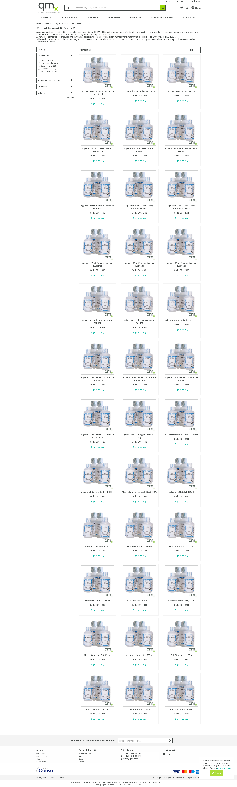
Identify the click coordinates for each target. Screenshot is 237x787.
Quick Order (178, 1)
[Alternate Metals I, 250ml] (97, 527)
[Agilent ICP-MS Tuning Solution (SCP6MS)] (139, 243)
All (68, 8)
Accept (218, 773)
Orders (39, 759)
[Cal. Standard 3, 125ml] (139, 690)
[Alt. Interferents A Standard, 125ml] (181, 415)
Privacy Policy (41, 778)
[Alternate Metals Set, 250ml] (97, 636)
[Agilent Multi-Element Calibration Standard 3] (181, 358)
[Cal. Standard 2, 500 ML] (97, 690)
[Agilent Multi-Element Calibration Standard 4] (97, 415)
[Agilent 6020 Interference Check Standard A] (97, 129)
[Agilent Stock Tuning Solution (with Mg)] (139, 415)
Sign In (167, 1)
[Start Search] (163, 8)
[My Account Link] (187, 7)
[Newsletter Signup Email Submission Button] (170, 740)
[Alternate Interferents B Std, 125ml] (97, 472)
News (198, 1)
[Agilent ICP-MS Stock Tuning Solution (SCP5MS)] (139, 186)
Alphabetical (85, 50)
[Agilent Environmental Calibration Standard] (181, 129)
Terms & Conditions (57, 778)
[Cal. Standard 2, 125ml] (181, 636)
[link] (164, 754)
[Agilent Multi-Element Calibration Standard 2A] (139, 358)
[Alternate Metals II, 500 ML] (139, 581)
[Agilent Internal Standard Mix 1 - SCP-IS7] (97, 301)
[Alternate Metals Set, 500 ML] (139, 636)
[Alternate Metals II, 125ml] (181, 527)
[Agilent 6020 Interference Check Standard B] (139, 129)
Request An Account (86, 754)
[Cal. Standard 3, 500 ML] (181, 690)
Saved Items (41, 762)
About (81, 756)
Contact (190, 1)
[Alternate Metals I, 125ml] (181, 472)
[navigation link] (182, 7)
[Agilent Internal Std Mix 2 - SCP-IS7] (181, 301)
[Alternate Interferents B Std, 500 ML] (139, 472)
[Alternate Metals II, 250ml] (97, 581)
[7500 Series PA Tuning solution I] (139, 72)
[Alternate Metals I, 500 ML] (139, 527)
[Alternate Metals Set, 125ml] (181, 581)
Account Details (42, 756)
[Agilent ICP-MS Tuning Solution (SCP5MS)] (97, 243)
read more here (224, 768)
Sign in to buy (97, 103)
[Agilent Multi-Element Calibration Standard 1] (97, 358)
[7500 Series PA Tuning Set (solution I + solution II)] (97, 72)
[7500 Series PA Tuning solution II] (181, 72)
